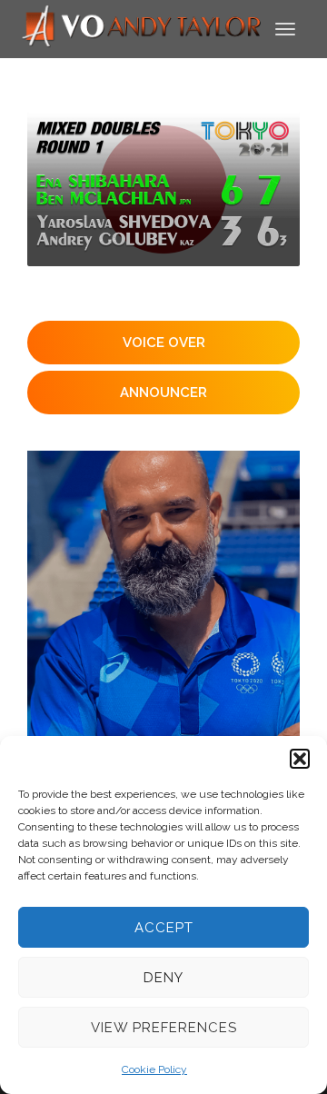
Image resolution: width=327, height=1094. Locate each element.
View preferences (164, 1027)
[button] (300, 759)
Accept (163, 928)
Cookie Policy (154, 1069)
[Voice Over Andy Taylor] (142, 27)
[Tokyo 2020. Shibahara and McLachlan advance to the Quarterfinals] (163, 189)
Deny (163, 978)
